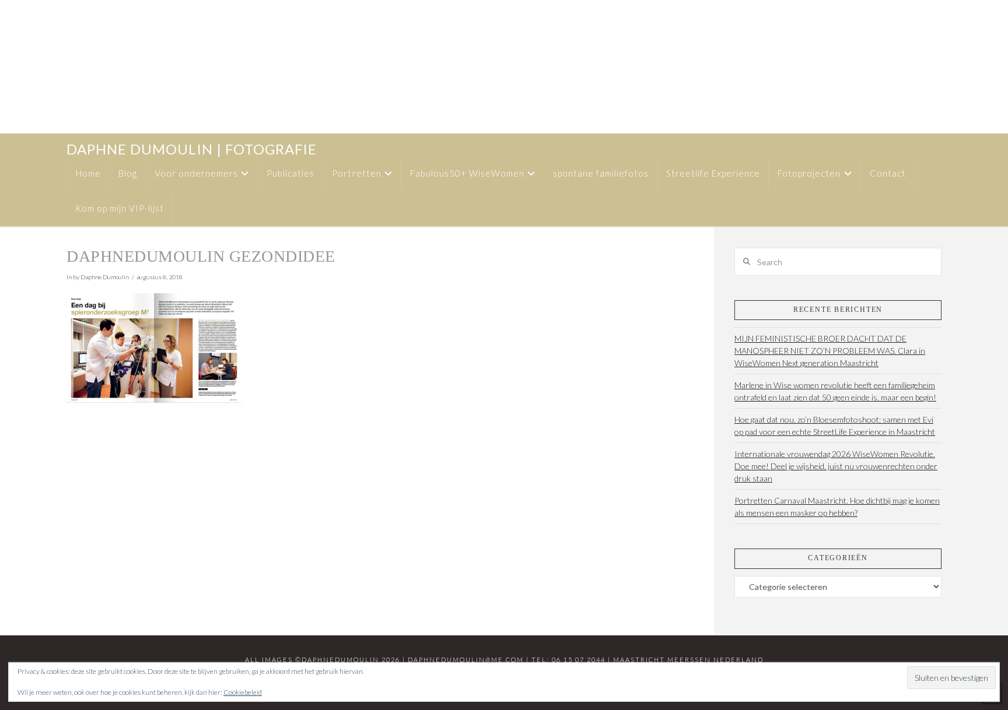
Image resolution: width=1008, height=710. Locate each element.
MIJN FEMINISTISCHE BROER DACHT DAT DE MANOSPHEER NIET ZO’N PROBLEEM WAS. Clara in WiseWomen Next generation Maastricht (829, 350)
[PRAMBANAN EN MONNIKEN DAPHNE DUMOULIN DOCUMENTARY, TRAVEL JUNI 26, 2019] (7, 66)
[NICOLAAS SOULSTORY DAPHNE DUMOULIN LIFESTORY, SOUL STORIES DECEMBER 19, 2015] (6, 66)
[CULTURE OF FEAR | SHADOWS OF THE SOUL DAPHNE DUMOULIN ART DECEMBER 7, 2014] (15, 66)
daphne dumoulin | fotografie (191, 149)
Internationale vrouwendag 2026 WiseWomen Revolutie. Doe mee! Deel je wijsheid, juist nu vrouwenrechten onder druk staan (835, 466)
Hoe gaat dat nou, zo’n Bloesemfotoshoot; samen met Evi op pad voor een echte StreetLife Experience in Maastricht (834, 425)
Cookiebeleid (242, 692)
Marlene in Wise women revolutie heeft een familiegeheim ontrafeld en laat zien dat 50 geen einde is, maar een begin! (835, 391)
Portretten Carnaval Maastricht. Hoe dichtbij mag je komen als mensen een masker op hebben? (837, 506)
